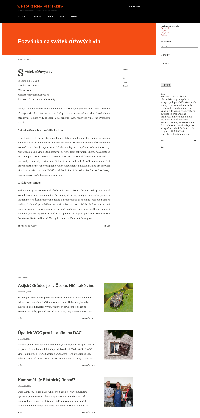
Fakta (50, 16)
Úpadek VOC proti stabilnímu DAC (50, 332)
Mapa (61, 16)
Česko (125, 83)
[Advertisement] (60, 247)
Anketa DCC (22, 16)
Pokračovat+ (88, 318)
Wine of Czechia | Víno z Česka (40, 6)
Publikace (37, 16)
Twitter (164, 35)
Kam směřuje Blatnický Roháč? (46, 379)
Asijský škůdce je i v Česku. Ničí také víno (56, 285)
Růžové (125, 86)
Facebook (165, 28)
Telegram (165, 33)
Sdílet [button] (125, 70)
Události (74, 16)
